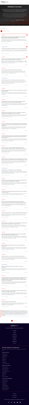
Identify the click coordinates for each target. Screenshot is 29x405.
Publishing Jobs (4, 373)
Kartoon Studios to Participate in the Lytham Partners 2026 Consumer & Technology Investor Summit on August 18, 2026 (14, 223)
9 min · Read (25, 142)
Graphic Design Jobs (4, 355)
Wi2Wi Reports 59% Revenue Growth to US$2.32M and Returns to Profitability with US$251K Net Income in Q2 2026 (14, 113)
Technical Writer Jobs (5, 369)
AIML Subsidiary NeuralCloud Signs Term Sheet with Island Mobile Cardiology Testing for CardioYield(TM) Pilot (14, 234)
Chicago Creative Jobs (5, 385)
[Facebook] (9, 402)
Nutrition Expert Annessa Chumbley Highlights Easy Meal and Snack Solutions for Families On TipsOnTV (13, 37)
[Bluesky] (17, 402)
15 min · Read (25, 296)
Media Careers (14, 341)
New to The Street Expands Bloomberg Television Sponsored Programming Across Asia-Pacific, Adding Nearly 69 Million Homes (14, 202)
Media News (14, 337)
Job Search (14, 330)
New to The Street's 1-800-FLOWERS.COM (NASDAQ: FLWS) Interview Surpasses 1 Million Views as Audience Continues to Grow (14, 148)
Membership (14, 334)
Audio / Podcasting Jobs (5, 368)
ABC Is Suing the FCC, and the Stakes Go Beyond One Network (13, 80)
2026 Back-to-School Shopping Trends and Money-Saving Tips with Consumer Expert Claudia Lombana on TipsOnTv (14, 181)
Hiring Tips (14, 339)
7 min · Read (25, 53)
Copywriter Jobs (4, 372)
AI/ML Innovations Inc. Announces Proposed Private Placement (13, 256)
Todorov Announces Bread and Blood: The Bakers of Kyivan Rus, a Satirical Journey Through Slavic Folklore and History (14, 59)
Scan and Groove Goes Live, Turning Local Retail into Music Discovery (14, 212)
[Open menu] (27, 2)
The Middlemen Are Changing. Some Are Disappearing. (12, 170)
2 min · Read (25, 43)
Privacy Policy (14, 397)
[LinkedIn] (14, 402)
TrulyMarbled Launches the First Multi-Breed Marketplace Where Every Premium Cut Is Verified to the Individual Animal (13, 102)
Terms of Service (14, 395)
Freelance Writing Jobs (5, 376)
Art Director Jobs (4, 382)
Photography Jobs (4, 356)
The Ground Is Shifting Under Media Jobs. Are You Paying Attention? (14, 48)
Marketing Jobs (4, 359)
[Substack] (20, 402)
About (14, 343)
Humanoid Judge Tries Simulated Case (9, 301)
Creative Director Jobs (5, 381)
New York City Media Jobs (5, 388)
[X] (11, 402)
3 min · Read (25, 96)
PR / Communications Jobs (5, 363)
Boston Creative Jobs (5, 389)
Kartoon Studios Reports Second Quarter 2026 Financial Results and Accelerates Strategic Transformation (14, 291)
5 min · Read (25, 261)
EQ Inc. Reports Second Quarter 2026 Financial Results (12, 69)
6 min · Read (25, 272)
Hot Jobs (14, 332)
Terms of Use (14, 393)
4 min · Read (25, 118)
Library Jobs (3, 360)
